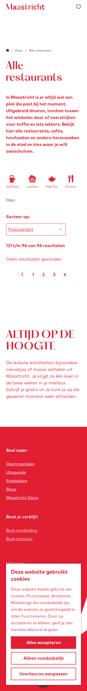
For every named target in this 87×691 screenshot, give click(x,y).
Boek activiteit (19, 538)
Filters (10, 200)
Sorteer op (18, 216)
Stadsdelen (16, 480)
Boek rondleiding (21, 530)
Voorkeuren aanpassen (43, 674)
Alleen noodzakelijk (43, 658)
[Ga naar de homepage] (25, 7)
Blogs (11, 489)
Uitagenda (16, 472)
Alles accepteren (43, 642)
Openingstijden (20, 463)
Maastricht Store (22, 497)
